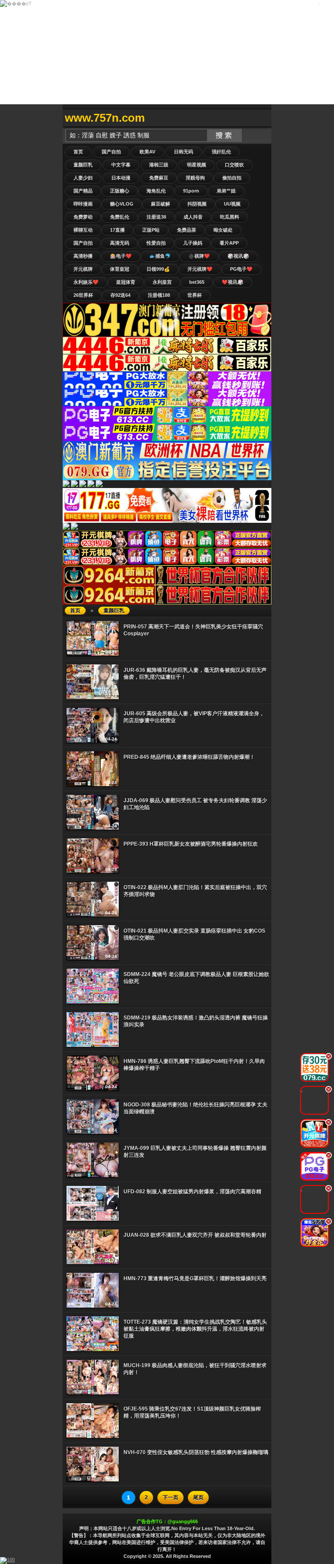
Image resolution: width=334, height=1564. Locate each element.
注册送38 (156, 216)
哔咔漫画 (83, 203)
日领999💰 (158, 269)
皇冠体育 (125, 282)
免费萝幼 (83, 216)
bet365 (196, 282)
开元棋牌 (83, 269)
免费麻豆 (158, 177)
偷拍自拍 (231, 177)
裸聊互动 (83, 229)
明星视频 (196, 164)
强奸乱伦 (221, 151)
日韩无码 (183, 151)
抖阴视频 (197, 203)
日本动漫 (120, 177)
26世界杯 (83, 295)
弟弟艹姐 (226, 190)
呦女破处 (223, 229)
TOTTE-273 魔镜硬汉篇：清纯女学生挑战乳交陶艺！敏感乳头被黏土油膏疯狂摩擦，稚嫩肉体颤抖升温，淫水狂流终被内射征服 (195, 1329)
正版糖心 (119, 190)
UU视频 (232, 203)
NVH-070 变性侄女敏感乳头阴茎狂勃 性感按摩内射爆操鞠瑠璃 (196, 1452)
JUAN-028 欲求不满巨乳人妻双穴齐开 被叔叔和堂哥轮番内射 (195, 1235)
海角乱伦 (156, 190)
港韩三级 (158, 164)
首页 (78, 151)
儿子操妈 (192, 243)
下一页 (170, 1497)
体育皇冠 (119, 269)
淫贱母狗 (195, 177)
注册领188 (159, 295)
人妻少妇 (83, 177)
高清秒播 (83, 256)
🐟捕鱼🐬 (160, 256)
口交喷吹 (234, 164)
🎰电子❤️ (121, 256)
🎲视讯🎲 (238, 256)
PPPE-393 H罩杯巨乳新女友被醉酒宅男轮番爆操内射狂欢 (191, 844)
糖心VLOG (122, 203)
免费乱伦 (119, 216)
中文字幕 (120, 164)
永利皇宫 (162, 282)
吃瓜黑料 (229, 216)
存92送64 (120, 295)
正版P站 (151, 229)
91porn (191, 190)
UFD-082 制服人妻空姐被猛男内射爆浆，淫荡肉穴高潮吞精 (192, 1192)
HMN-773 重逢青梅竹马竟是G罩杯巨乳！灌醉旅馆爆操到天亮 (195, 1278)
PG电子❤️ (241, 269)
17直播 (117, 229)
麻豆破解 (160, 203)
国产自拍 (111, 151)
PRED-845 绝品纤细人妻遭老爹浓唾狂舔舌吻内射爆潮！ (189, 757)
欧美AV (147, 151)
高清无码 (119, 243)
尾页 (198, 1497)
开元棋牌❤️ (200, 269)
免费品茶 (186, 229)
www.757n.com (105, 117)
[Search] (262, 118)
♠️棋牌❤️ (199, 256)
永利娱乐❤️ (86, 282)
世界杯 (194, 295)
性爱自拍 (156, 243)
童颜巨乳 (83, 164)
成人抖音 (193, 216)
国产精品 (83, 190)
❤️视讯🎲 (233, 282)
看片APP (229, 243)
